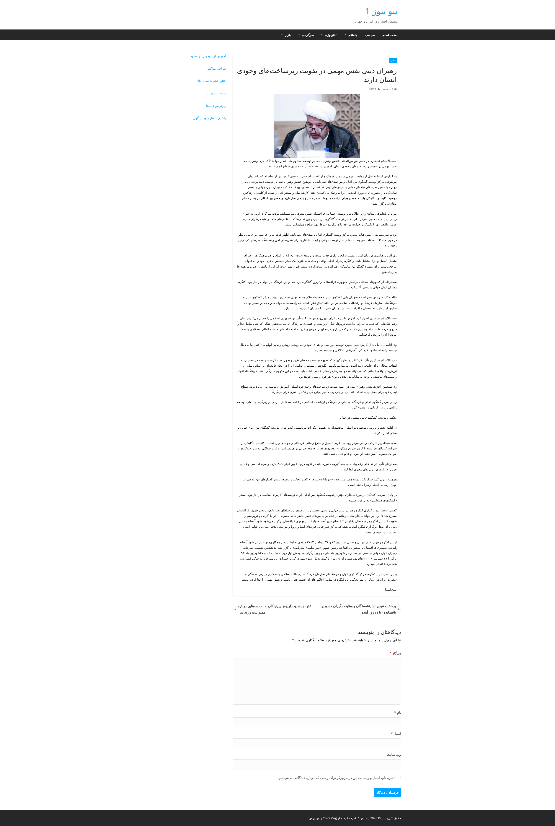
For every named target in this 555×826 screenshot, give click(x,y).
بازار (288, 35)
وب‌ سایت (394, 754)
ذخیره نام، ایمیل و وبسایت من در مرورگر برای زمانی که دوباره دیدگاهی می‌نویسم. (336, 777)
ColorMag (330, 818)
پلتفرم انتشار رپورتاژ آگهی (209, 118)
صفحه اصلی (390, 35)
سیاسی (370, 35)
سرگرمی (308, 35)
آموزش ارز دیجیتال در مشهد (208, 56)
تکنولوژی (330, 35)
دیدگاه (395, 653)
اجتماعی (353, 35)
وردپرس (314, 818)
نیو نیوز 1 (381, 11)
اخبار (393, 60)
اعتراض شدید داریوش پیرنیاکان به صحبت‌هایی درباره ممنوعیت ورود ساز (275, 609)
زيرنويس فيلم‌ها (216, 106)
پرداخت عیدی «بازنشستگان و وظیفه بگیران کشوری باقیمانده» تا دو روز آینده (358, 609)
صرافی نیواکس (216, 68)
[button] (345, 35)
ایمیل (396, 733)
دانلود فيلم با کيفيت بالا (211, 81)
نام (397, 712)
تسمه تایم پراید (216, 93)
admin (373, 89)
